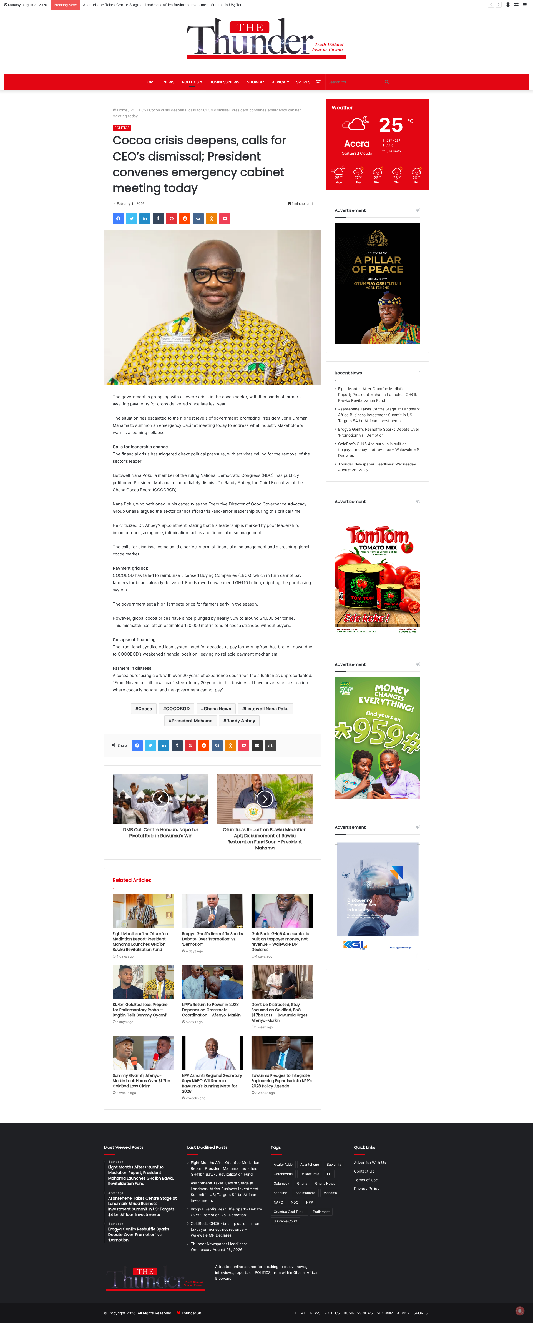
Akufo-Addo (283, 1164)
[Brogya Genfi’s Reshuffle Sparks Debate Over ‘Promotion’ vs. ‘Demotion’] (212, 911)
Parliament (321, 1212)
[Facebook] (118, 218)
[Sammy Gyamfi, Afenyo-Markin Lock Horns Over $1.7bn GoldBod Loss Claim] (143, 1053)
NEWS (169, 82)
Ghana (302, 1183)
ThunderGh (191, 1313)
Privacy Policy (366, 1188)
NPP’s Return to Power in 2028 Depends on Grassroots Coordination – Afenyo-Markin (211, 1010)
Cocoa (145, 708)
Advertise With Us (370, 1162)
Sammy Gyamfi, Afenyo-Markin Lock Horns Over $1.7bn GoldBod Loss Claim (141, 1081)
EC (329, 1174)
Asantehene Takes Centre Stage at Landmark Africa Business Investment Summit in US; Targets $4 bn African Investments (189, 5)
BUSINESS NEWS (224, 82)
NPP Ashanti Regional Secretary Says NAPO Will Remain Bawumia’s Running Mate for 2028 (212, 1083)
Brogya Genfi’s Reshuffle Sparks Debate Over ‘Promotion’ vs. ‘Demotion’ (212, 939)
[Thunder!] (266, 39)
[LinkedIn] (144, 218)
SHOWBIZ (255, 82)
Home (121, 110)
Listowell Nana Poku (267, 708)
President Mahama (192, 720)
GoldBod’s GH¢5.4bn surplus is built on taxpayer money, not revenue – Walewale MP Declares (280, 941)
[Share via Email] (257, 745)
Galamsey (281, 1183)
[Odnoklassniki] (211, 218)
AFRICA (278, 82)
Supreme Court (285, 1221)
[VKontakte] (198, 218)
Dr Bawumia (309, 1174)
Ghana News (217, 708)
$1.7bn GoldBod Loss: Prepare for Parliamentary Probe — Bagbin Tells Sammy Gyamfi (140, 1010)
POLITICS (190, 82)
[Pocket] (224, 218)
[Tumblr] (158, 218)
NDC (294, 1202)
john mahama (305, 1193)
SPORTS (303, 82)
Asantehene (309, 1164)
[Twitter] (131, 218)
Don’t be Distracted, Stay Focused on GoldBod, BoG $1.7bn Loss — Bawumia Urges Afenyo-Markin (280, 1012)
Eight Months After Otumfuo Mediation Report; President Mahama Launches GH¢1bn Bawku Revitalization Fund (140, 941)
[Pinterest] (171, 218)
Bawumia (334, 1164)
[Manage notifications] (520, 1310)
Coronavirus (283, 1174)
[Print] (270, 745)
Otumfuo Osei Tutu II (289, 1212)
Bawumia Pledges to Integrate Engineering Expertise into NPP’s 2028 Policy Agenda (282, 1081)
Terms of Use (366, 1180)
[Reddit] (184, 218)
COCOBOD (178, 708)
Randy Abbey (240, 720)
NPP (309, 1202)
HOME (150, 82)
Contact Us (364, 1171)
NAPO (278, 1202)
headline (280, 1193)
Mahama (330, 1193)
